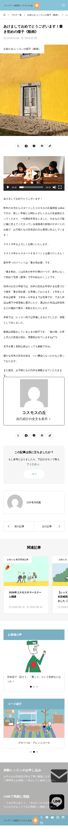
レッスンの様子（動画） (48, 15)
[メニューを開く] (63, 5)
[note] (63, 817)
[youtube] (52, 817)
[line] (47, 817)
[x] (41, 817)
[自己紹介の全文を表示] (50, 419)
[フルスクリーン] (60, 187)
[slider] (31, 187)
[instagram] (57, 817)
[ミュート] (54, 187)
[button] (34, 173)
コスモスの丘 (33, 502)
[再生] (8, 187)
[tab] (31, 687)
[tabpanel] (34, 666)
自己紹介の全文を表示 (32, 419)
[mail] (41, 822)
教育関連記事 (22, 559)
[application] (34, 173)
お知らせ (31, 15)
